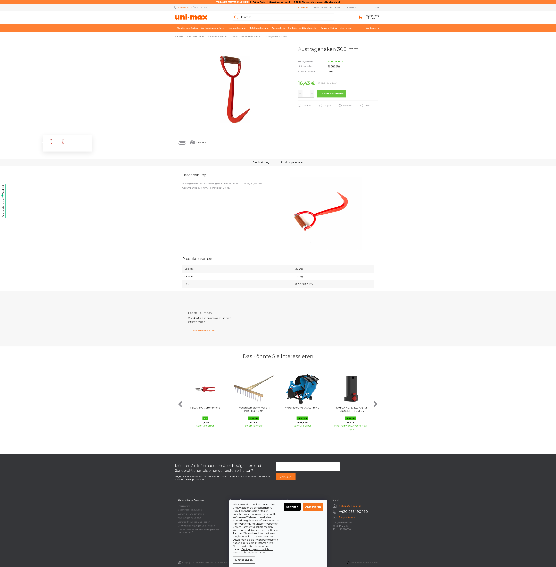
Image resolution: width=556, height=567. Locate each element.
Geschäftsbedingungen (190, 509)
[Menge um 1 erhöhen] (312, 93)
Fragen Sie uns (347, 517)
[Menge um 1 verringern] (300, 93)
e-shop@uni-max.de (350, 506)
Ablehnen (292, 506)
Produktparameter (292, 162)
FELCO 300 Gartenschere (205, 407)
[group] (205, 401)
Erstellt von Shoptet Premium (364, 562)
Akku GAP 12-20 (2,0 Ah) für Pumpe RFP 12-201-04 (351, 409)
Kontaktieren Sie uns (204, 330)
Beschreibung (261, 162)
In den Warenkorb (332, 93)
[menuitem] (187, 28)
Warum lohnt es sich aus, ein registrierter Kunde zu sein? (198, 530)
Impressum (184, 506)
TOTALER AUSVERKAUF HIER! (232, 2)
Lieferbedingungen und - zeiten (194, 522)
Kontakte (351, 7)
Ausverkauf (303, 7)
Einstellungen (244, 560)
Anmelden (285, 477)
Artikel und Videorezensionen (328, 7)
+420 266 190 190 (184, 7)
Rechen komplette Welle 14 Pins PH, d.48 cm (254, 409)
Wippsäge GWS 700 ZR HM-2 (302, 407)
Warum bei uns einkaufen (191, 514)
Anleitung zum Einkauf (189, 517)
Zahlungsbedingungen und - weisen (196, 525)
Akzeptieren (313, 506)
